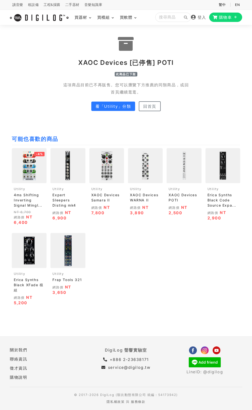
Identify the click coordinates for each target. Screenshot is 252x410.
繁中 (222, 5)
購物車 (228, 17)
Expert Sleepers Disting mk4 (64, 200)
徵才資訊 (18, 368)
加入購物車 (29, 177)
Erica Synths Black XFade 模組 (29, 285)
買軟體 (127, 17)
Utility (19, 189)
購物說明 (18, 377)
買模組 (104, 17)
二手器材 (72, 5)
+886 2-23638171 (128, 359)
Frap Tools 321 (67, 280)
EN (237, 5)
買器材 (82, 17)
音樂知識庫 (93, 5)
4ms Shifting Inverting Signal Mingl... (28, 200)
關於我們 (18, 349)
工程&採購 (52, 5)
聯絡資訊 (18, 359)
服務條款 (138, 402)
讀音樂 (17, 5)
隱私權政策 (116, 402)
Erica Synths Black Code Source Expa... (221, 200)
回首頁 (149, 106)
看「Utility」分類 (113, 106)
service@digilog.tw (129, 367)
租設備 (33, 5)
